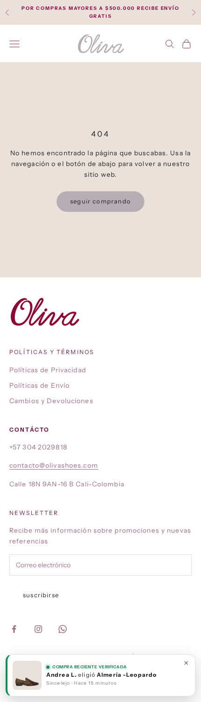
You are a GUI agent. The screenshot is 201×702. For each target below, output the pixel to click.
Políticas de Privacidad (47, 370)
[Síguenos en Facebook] (14, 629)
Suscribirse (41, 595)
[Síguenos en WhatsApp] (62, 629)
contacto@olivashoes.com (53, 465)
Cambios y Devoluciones (51, 401)
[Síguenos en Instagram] (38, 629)
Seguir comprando (100, 201)
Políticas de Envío (39, 385)
